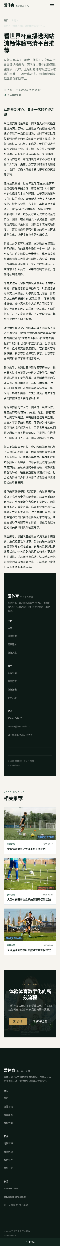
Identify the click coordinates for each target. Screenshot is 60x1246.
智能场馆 (12, 636)
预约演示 (18, 1021)
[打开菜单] (52, 5)
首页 (6, 20)
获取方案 (30, 1242)
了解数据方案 (40, 1021)
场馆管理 (12, 673)
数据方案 (12, 652)
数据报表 (12, 689)
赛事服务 (12, 644)
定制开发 (12, 697)
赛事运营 (12, 681)
